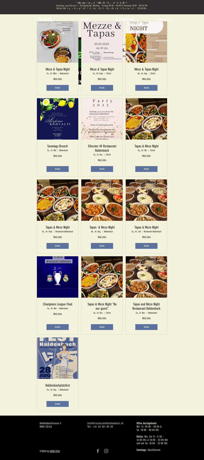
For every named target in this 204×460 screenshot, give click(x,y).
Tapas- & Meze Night (102, 227)
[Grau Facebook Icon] (98, 451)
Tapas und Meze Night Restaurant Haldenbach (146, 306)
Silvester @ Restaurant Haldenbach (102, 148)
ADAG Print (55, 451)
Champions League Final (57, 304)
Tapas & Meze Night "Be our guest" (102, 306)
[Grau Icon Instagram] (106, 451)
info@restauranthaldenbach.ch (105, 423)
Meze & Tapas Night (58, 69)
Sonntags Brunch (57, 146)
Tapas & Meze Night (146, 146)
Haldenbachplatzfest (57, 385)
